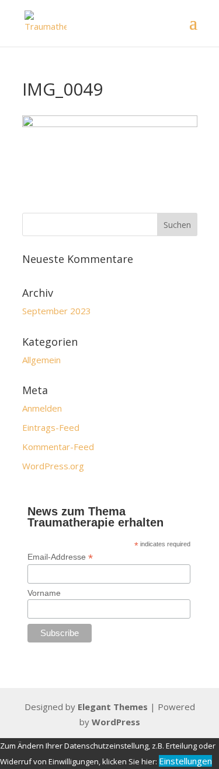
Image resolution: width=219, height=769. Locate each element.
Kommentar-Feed (58, 446)
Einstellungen (185, 761)
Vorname (44, 593)
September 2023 (56, 311)
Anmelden (42, 408)
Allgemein (41, 360)
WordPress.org (53, 466)
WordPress (116, 722)
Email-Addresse (60, 557)
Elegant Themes (113, 706)
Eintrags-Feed (50, 427)
